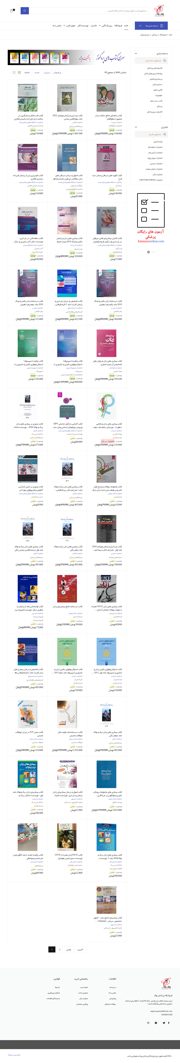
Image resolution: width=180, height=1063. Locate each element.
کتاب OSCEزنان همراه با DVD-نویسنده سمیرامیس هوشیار (68, 856)
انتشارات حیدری (156, 163)
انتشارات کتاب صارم (75, 739)
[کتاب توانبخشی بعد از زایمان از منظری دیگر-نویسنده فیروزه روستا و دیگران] (27, 588)
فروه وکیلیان (117, 252)
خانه (126, 25)
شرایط (57, 987)
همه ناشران (157, 142)
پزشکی (154, 35)
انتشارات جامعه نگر (155, 147)
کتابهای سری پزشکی (154, 112)
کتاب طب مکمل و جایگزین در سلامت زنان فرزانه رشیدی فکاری (28, 117)
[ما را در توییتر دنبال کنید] (164, 1023)
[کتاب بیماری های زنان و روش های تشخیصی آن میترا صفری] (106, 343)
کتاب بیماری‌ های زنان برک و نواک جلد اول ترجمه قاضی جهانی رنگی (28, 548)
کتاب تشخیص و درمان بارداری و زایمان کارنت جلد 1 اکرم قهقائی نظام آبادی (68, 304)
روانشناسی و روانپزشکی (153, 73)
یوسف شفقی (117, 802)
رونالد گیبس (117, 434)
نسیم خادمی (77, 616)
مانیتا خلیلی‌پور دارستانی (73, 802)
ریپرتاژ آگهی (107, 25)
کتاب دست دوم (156, 101)
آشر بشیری (38, 248)
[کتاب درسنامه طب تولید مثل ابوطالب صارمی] (67, 714)
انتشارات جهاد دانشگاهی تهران (33, 245)
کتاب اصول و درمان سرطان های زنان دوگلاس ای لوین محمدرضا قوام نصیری (67, 178)
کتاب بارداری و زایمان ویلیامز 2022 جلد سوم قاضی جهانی (67, 117)
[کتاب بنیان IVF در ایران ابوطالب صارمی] (27, 714)
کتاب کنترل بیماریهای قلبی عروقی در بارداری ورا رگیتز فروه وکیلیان (107, 240)
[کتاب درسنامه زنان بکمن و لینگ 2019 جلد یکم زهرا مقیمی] (106, 283)
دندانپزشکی (157, 84)
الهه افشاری (117, 616)
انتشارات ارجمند (116, 122)
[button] (11, 11)
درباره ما (113, 987)
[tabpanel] (151, 218)
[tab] (19, 72)
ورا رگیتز (118, 248)
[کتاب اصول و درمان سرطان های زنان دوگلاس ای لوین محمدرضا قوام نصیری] (67, 157)
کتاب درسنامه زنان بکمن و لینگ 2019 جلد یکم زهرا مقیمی (108, 303)
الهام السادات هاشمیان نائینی (71, 374)
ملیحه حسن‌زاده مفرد (74, 434)
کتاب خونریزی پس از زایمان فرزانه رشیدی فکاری (28, 177)
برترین (47, 72)
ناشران (94, 25)
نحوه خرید (84, 987)
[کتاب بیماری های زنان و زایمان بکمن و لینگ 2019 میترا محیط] (67, 220)
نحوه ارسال (83, 998)
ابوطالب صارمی (76, 742)
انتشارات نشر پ (116, 308)
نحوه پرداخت (83, 993)
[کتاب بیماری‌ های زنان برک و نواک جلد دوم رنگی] (67, 529)
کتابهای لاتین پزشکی (154, 68)
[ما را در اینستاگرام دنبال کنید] (148, 1023)
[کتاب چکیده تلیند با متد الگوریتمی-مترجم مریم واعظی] (27, 837)
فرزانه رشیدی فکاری (35, 126)
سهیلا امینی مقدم (115, 557)
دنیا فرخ (119, 185)
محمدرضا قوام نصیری (74, 189)
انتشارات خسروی (76, 799)
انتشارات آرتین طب (155, 152)
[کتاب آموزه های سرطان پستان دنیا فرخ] (106, 157)
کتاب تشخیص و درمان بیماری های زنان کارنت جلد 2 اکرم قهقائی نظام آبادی (28, 672)
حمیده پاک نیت (37, 252)
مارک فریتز (118, 679)
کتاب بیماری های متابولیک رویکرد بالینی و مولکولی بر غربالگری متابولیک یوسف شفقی (107, 795)
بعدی (69, 949)
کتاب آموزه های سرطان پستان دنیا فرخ (107, 177)
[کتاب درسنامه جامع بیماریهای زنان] (67, 588)
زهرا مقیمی (118, 311)
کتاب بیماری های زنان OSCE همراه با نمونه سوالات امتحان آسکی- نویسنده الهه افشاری (106, 609)
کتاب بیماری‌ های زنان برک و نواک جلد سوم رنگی (107, 734)
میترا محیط (78, 249)
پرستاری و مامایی (156, 79)
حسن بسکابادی (37, 497)
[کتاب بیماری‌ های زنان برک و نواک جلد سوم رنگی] (106, 714)
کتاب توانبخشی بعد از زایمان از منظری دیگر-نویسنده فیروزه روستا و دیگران (27, 609)
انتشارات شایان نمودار (154, 169)
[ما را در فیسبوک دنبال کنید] (168, 1023)
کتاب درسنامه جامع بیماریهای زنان (67, 606)
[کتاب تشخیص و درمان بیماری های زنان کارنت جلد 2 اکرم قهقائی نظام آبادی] (27, 651)
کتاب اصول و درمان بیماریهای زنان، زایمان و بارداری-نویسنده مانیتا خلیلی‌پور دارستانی (67, 795)
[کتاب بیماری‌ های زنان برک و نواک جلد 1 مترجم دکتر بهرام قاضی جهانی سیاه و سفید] (67, 469)
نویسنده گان (82, 25)
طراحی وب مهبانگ (14, 1055)
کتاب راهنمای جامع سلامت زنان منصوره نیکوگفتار (108, 117)
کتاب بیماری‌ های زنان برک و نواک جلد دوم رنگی (68, 548)
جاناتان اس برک (37, 434)
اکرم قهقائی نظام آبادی (74, 312)
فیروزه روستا (38, 616)
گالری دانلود (157, 90)
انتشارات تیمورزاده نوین (74, 367)
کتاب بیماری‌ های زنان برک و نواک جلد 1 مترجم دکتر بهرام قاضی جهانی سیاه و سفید (68, 490)
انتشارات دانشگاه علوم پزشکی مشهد (31, 122)
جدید (37, 72)
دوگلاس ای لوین (76, 185)
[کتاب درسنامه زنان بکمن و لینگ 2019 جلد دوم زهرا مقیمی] (27, 283)
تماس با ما (57, 25)
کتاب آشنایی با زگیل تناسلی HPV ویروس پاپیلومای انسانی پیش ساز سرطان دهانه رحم (67, 427)
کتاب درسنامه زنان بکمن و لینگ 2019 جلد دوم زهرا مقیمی (29, 303)
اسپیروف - (78, 371)
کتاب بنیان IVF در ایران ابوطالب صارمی (29, 734)
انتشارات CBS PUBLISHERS (150, 180)
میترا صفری (117, 371)
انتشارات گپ (157, 174)
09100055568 (166, 1014)
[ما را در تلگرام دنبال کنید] (156, 1023)
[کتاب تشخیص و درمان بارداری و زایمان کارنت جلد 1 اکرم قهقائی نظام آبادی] (67, 283)
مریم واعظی (39, 865)
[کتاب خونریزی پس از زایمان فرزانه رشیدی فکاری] (27, 157)
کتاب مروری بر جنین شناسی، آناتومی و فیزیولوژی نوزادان (30, 488)
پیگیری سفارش (82, 1004)
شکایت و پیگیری (54, 993)
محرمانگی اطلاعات (53, 998)
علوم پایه (159, 95)
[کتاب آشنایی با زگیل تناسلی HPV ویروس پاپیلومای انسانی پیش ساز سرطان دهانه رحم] (67, 406)
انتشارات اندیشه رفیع (75, 308)
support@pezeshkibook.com (161, 1011)
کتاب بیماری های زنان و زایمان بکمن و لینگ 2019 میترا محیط (69, 240)
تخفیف (27, 72)
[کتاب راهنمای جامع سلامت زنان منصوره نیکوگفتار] (106, 98)
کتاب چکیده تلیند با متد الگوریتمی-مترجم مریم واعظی (27, 856)
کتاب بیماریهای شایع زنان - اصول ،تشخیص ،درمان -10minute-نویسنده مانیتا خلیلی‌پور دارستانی (107, 921)
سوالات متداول (110, 1004)
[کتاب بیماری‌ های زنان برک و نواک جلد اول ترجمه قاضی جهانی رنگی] (27, 529)
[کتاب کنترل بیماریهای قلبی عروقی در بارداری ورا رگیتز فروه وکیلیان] (106, 220)
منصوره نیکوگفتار (115, 126)
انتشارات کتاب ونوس (115, 493)
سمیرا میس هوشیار (75, 865)
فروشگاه (118, 25)
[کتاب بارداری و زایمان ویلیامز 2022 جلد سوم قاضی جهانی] (67, 98)
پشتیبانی (112, 998)
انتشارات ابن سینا (76, 245)
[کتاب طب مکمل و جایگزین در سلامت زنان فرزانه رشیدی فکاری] (27, 98)
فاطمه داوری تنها (116, 868)
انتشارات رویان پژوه (155, 158)
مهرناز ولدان (117, 437)
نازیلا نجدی (118, 497)
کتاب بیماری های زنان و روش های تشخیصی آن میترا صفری (107, 363)
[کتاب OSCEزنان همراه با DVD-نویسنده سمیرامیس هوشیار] (67, 837)
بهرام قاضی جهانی (75, 126)
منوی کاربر (70, 25)
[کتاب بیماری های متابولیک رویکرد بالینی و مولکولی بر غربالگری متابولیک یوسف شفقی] (106, 774)
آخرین (80, 949)
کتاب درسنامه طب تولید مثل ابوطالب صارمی (70, 734)
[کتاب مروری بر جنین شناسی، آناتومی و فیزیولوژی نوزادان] (27, 469)
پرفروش (57, 72)
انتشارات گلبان (77, 122)
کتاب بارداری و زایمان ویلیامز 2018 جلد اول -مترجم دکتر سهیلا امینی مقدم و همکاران (107, 549)
